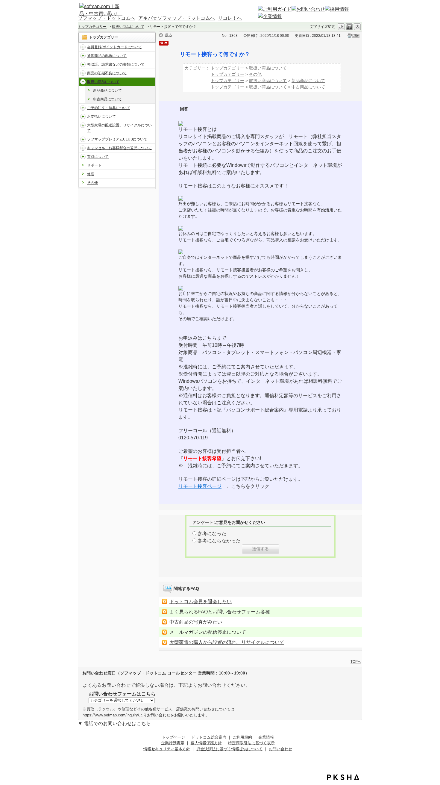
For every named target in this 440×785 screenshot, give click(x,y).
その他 (92, 183)
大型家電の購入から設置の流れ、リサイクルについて (226, 642)
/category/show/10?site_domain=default (83, 116)
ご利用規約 (242, 737)
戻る (168, 35)
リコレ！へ (230, 18)
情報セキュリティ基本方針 (166, 749)
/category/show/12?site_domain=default (83, 55)
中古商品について (107, 99)
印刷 (355, 36)
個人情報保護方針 (206, 743)
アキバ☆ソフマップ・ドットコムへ (176, 18)
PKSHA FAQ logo (343, 777)
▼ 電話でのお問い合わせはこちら (114, 723)
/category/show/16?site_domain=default (83, 47)
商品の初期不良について (107, 73)
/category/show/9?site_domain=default (83, 108)
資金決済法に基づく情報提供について (229, 749)
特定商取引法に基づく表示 (251, 743)
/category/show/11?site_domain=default (83, 64)
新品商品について (107, 90)
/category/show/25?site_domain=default (83, 156)
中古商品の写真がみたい (195, 621)
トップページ (173, 737)
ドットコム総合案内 (208, 737)
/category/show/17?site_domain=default (83, 139)
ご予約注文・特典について (108, 108)
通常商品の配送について (107, 56)
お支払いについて (101, 116)
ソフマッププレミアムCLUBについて (117, 139)
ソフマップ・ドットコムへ (106, 18)
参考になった (212, 533)
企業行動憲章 (172, 743)
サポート (94, 165)
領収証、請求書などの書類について (116, 64)
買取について (98, 157)
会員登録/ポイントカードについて (114, 47)
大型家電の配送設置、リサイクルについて (119, 128)
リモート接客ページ (199, 486)
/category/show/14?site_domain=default (83, 148)
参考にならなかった (219, 540)
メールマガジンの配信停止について (207, 632)
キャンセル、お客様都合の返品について (119, 148)
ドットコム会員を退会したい (200, 601)
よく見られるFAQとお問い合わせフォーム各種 (219, 611)
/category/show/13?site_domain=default (83, 125)
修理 (90, 174)
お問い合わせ (280, 749)
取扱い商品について (128, 27)
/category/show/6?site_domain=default (83, 81)
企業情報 (266, 737)
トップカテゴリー (92, 27)
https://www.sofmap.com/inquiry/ (111, 715)
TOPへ (356, 661)
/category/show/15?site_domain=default (83, 73)
